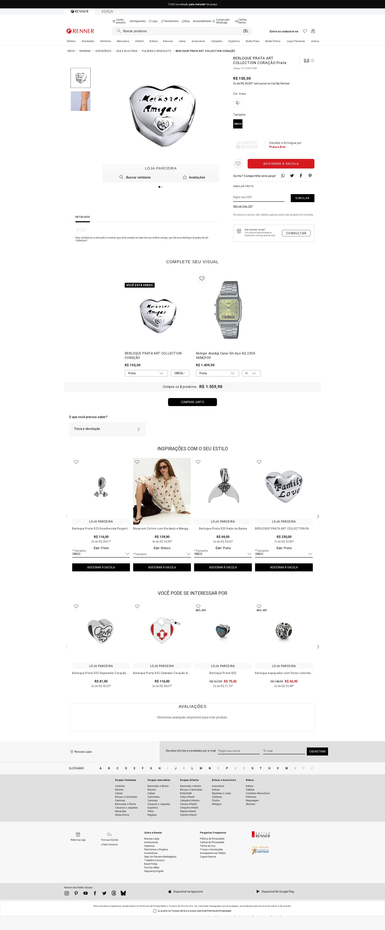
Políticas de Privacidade (153, 906)
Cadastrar (317, 751)
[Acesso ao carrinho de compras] (313, 32)
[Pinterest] (76, 894)
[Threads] (113, 894)
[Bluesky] (123, 894)
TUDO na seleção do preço (192, 4)
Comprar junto (192, 402)
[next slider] (66, 516)
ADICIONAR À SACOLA (101, 567)
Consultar (296, 233)
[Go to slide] (159, 187)
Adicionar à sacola (281, 164)
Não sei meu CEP (243, 206)
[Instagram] (66, 894)
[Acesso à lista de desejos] (304, 32)
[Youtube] (85, 894)
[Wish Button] (238, 164)
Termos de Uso (176, 906)
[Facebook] (94, 894)
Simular (302, 198)
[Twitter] (104, 894)
